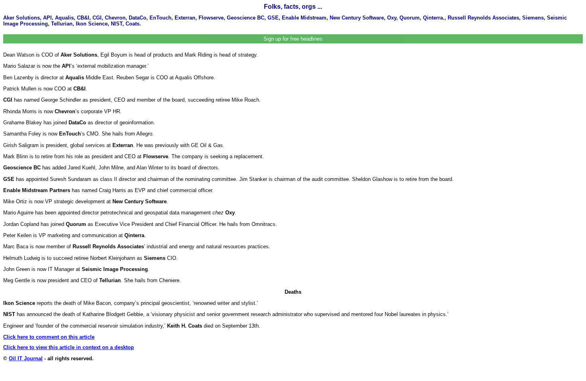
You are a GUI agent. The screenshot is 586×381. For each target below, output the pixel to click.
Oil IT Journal (26, 358)
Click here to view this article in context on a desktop (68, 347)
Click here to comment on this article (48, 337)
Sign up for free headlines (293, 39)
